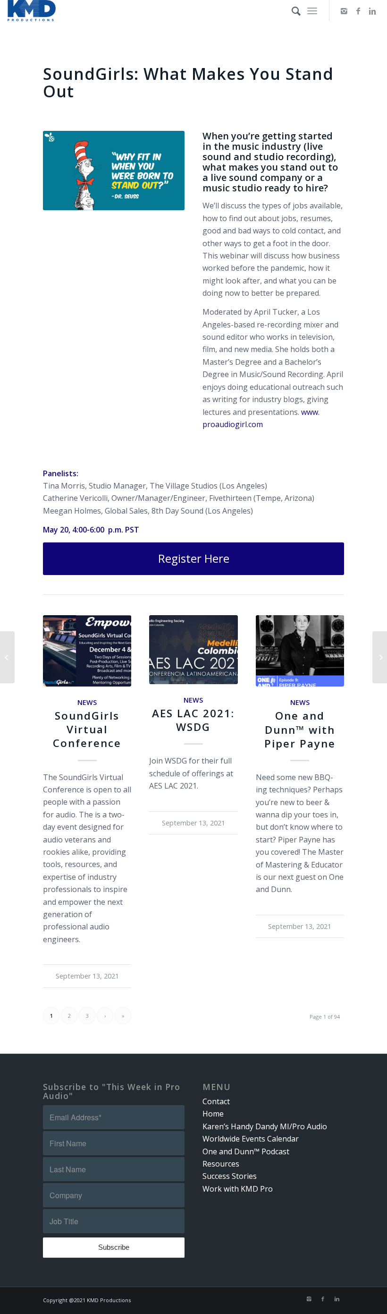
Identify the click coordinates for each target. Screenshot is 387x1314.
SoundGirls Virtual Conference (87, 729)
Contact (216, 1101)
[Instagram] (344, 11)
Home (213, 1113)
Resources (220, 1164)
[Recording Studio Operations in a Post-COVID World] (7, 657)
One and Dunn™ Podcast (245, 1151)
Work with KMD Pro (237, 1189)
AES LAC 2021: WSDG (193, 720)
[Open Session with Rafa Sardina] (379, 657)
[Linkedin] (372, 11)
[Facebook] (358, 11)
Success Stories (229, 1176)
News (87, 702)
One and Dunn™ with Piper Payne (300, 729)
